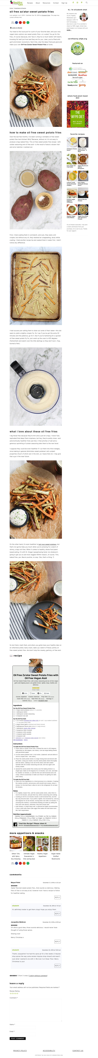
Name (12, 1024)
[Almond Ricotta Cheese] (83, 197)
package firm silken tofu (31, 720)
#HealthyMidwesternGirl (50, 825)
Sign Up (64, 3)
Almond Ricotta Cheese (82, 200)
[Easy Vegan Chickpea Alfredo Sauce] (83, 181)
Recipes (30, 3)
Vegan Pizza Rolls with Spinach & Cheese (83, 218)
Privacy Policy (20, 1050)
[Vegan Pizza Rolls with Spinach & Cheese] (83, 214)
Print (25, 693)
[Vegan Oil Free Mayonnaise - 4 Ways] (83, 147)
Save (33, 693)
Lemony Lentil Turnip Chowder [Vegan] (71, 184)
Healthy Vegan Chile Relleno (71, 217)
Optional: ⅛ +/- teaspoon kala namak (27, 738)
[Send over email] (27, 22)
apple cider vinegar (30, 728)
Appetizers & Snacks (20, 8)
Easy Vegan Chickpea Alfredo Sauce (83, 184)
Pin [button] (40, 693)
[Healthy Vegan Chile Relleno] (72, 214)
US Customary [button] (18, 740)
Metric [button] (26, 740)
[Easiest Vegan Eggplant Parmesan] (72, 197)
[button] (33, 688)
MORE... (69, 30)
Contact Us (78, 1050)
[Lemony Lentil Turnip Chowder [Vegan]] (72, 181)
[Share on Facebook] (16, 22)
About (38, 3)
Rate (47, 693)
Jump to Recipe (17, 28)
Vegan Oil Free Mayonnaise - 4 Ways (82, 150)
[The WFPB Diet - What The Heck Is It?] (77, 114)
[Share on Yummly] (24, 22)
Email (12, 1031)
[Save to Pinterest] (20, 22)
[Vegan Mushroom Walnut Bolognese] (83, 164)
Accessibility (49, 1050)
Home (11, 8)
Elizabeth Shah (43, 700)
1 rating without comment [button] (38, 975)
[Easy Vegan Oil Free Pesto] (72, 164)
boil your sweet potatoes (47, 544)
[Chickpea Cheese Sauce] (72, 147)
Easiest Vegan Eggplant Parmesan (71, 201)
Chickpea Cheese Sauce (72, 149)
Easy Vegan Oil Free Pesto (71, 166)
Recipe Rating (15, 991)
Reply (57, 897)
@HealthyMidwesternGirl (31, 825)
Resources (46, 3)
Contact (56, 3)
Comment (14, 998)
